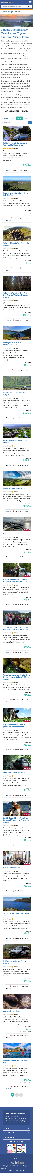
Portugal (10, 12)
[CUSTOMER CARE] (28, 1133)
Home (3, 12)
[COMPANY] (28, 1128)
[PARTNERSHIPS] (28, 1137)
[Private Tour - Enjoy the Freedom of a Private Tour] (7, 2)
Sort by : (6, 118)
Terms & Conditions (13, 1170)
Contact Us (22, 1170)
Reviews (19, 118)
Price (12, 118)
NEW (26, 118)
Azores (9, 170)
